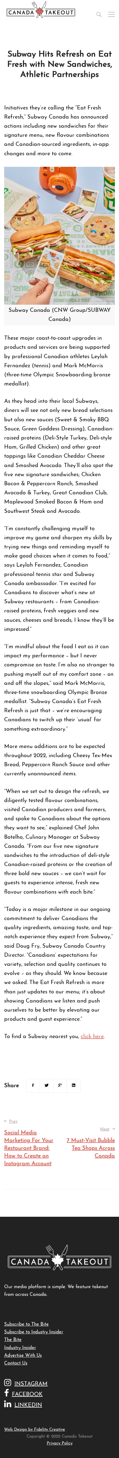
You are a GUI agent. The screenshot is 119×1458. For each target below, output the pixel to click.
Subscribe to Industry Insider (33, 1332)
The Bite (13, 1340)
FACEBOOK (27, 1394)
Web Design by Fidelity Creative (34, 1430)
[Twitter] (46, 1086)
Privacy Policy (60, 1443)
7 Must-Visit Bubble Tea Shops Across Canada (91, 1143)
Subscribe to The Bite (26, 1324)
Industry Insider (20, 1348)
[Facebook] (33, 1086)
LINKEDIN (28, 1405)
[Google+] (60, 1086)
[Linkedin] (74, 1086)
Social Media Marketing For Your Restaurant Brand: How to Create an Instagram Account (28, 1143)
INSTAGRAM (31, 1384)
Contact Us (15, 1363)
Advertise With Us (23, 1355)
